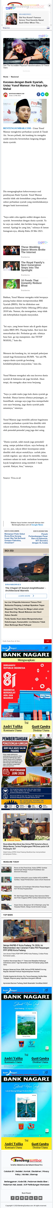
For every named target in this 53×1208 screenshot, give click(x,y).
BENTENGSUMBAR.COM (17, 128)
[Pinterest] (22, 1198)
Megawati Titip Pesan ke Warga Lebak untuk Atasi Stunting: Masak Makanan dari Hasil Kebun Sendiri (24, 612)
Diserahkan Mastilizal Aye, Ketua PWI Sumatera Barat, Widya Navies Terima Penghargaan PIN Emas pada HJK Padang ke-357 (26, 846)
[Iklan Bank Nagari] (26, 1068)
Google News (37, 525)
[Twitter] (17, 1198)
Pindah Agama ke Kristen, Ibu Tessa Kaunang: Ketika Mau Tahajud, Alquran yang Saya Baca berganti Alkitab (25, 977)
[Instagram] (26, 1198)
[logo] (26, 1162)
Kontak (27, 1171)
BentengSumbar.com (25, 1206)
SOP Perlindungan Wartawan (36, 1184)
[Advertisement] (26, 169)
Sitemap (34, 1174)
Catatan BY (9, 1171)
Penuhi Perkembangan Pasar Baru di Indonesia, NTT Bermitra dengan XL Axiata (38, 538)
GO (48, 641)
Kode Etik (22, 1181)
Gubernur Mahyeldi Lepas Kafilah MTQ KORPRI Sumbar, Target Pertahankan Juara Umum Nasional (32, 879)
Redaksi (19, 1171)
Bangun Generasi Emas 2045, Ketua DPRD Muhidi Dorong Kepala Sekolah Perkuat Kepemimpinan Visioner (24, 970)
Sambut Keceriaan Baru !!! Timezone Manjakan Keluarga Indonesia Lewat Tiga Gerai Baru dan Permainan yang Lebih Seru (25, 963)
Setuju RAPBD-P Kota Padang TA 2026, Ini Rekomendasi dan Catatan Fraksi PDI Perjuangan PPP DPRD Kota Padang (26, 948)
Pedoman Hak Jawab (12, 1184)
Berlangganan (10, 1181)
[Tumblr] (36, 1198)
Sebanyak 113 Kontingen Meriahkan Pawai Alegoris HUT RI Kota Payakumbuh (32, 888)
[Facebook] (13, 1198)
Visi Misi (25, 1174)
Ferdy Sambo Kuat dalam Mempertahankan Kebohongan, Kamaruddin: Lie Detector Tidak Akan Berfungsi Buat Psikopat (25, 622)
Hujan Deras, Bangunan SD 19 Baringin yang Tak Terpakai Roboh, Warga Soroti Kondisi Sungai (31, 906)
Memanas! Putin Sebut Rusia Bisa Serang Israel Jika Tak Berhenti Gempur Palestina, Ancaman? (15, 538)
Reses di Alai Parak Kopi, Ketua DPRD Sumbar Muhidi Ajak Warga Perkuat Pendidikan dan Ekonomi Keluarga (30, 870)
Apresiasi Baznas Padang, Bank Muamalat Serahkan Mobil (25, 983)
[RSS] (40, 1198)
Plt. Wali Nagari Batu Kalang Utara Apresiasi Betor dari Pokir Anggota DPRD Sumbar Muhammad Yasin (32, 897)
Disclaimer (36, 1171)
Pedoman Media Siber (37, 1181)
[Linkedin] (31, 1198)
